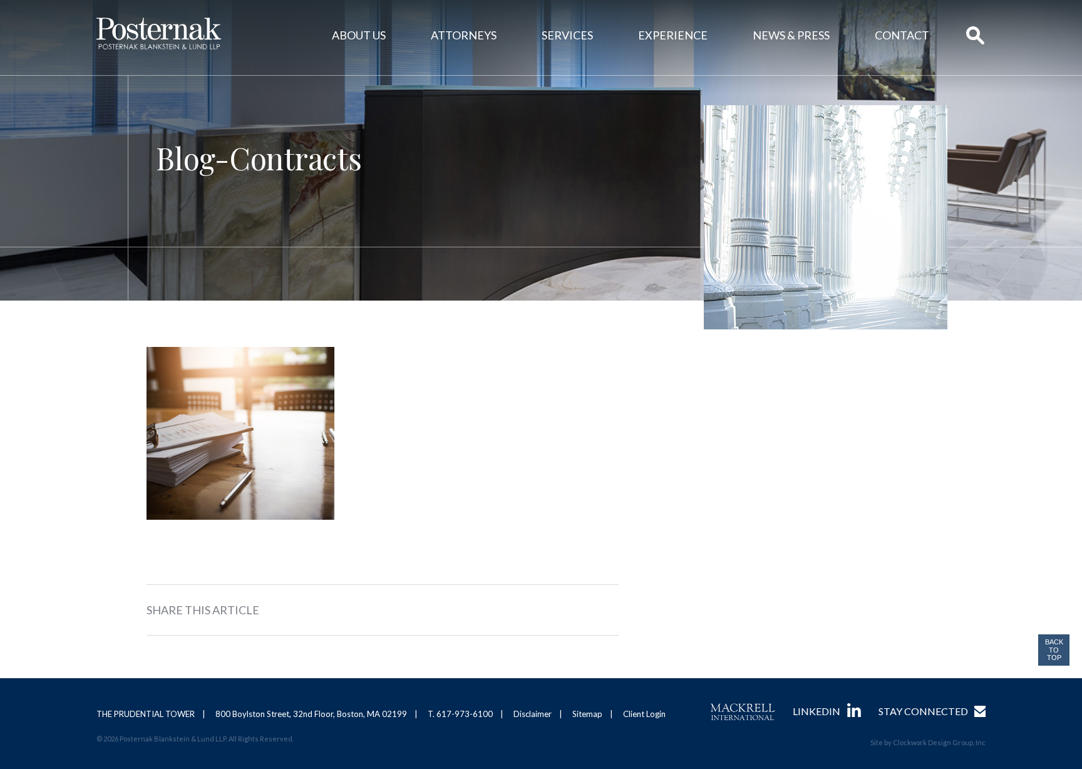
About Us (359, 35)
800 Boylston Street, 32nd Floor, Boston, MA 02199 (311, 714)
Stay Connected (923, 711)
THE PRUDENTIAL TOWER (145, 714)
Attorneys (464, 35)
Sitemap (587, 714)
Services (567, 35)
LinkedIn (816, 711)
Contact (902, 35)
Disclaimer (532, 714)
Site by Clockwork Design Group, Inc (928, 742)
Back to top (1054, 649)
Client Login (644, 714)
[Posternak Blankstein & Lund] (158, 33)
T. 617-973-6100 (460, 714)
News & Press (791, 35)
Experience (673, 35)
